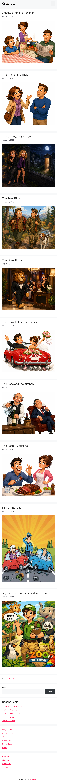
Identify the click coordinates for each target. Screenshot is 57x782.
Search (4, 688)
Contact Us (6, 764)
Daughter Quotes (8, 730)
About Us (5, 760)
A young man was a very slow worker (24, 593)
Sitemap (5, 767)
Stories (4, 748)
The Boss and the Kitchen (18, 383)
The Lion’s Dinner (12, 260)
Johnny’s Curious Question (18, 12)
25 (10, 679)
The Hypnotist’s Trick (15, 74)
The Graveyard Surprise (16, 136)
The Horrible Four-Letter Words (21, 322)
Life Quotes (6, 740)
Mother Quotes (7, 744)
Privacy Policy (7, 756)
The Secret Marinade (15, 445)
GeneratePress (34, 779)
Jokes (4, 737)
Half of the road (12, 507)
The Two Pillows (12, 198)
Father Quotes (7, 733)
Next (14, 679)
